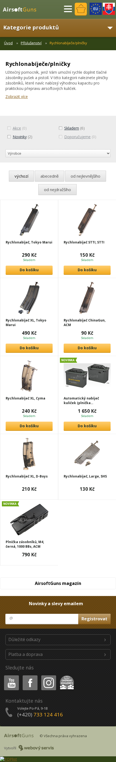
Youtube (10, 676)
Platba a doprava (25, 654)
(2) (22, 136)
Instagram (48, 676)
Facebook (30, 676)
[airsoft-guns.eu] (96, 9)
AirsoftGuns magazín (58, 583)
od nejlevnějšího (85, 176)
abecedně (49, 176)
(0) (20, 128)
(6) (74, 128)
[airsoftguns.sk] (109, 9)
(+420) (40, 714)
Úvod (8, 42)
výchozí (21, 176)
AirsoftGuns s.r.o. (22, 9)
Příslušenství (31, 42)
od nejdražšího (57, 189)
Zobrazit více (16, 96)
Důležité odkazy (24, 639)
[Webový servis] (36, 748)
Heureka (66, 676)
